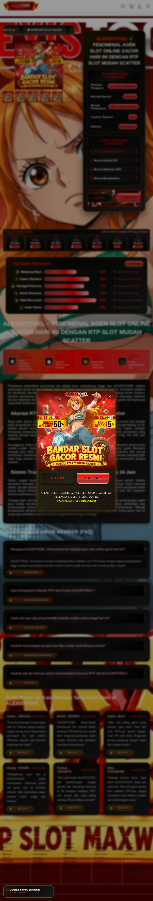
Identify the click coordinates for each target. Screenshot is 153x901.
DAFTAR (93, 478)
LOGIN (57, 478)
